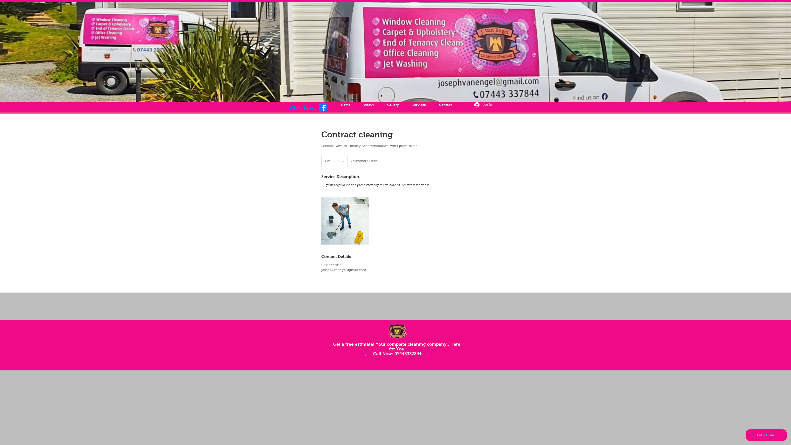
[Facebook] (323, 107)
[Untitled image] (345, 221)
